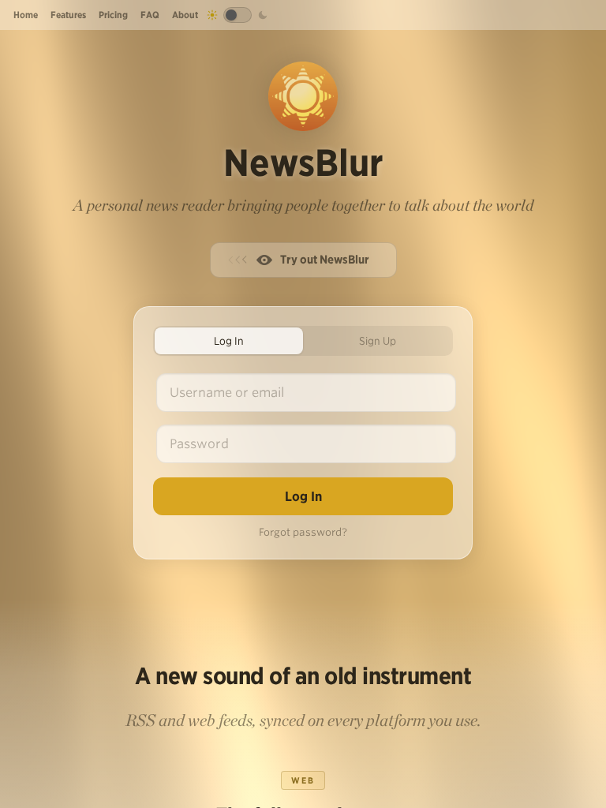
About (185, 15)
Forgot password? (303, 532)
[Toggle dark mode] (237, 15)
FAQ (149, 15)
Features (68, 15)
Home (25, 15)
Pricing (113, 15)
